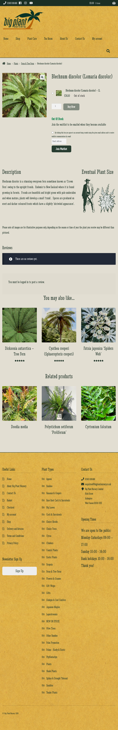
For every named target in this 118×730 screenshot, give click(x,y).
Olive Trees (50, 628)
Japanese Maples (53, 607)
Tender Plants (51, 692)
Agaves (49, 479)
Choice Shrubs (52, 521)
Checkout (10, 507)
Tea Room (48, 39)
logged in (24, 282)
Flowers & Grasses (53, 578)
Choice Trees (51, 529)
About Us (64, 39)
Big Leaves (50, 507)
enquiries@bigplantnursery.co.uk (98, 484)
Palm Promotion (52, 642)
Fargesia (49, 564)
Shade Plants (51, 671)
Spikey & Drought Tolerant (57, 678)
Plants (16, 63)
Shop (18, 39)
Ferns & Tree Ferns (27, 63)
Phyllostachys (51, 657)
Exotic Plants (51, 557)
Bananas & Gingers (53, 493)
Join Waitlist (61, 149)
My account (97, 39)
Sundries (49, 685)
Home (5, 39)
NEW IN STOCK (52, 621)
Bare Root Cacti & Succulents (58, 500)
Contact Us (80, 39)
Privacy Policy (12, 543)
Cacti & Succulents (54, 514)
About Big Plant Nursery (16, 486)
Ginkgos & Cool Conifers (56, 600)
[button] (42, 77)
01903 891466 (12, 3)
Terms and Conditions (15, 536)
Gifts (48, 593)
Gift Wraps (50, 586)
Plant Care (32, 39)
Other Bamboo (52, 635)
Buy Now (71, 106)
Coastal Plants (52, 550)
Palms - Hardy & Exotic (55, 649)
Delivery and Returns (15, 529)
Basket (9, 500)
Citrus (48, 536)
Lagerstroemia (51, 614)
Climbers (49, 543)
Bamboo (49, 486)
